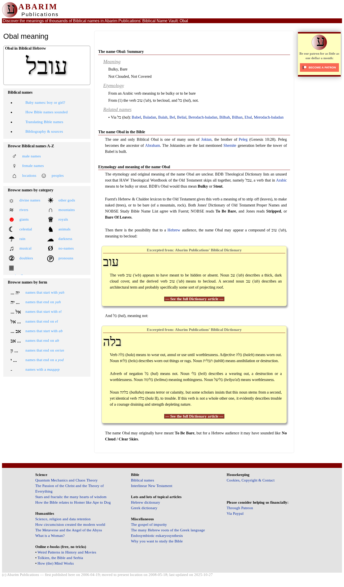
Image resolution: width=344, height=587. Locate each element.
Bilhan (237, 117)
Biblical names (142, 480)
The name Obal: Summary (121, 51)
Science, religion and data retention (63, 519)
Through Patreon (240, 508)
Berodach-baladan (202, 117)
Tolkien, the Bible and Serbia (60, 558)
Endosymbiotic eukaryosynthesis (157, 536)
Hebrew (173, 230)
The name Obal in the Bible (121, 132)
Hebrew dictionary (145, 502)
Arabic (281, 180)
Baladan (149, 117)
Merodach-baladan (269, 117)
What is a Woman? (50, 536)
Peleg (243, 139)
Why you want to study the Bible (157, 541)
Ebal (248, 117)
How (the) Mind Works (56, 563)
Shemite (229, 145)
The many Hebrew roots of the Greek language (168, 530)
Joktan (206, 139)
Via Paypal (235, 513)
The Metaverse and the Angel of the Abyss (68, 530)
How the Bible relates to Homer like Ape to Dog (73, 502)
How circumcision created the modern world (70, 525)
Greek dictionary (144, 508)
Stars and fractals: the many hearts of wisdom (71, 497)
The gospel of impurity (149, 525)
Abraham (152, 145)
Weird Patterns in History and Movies (67, 552)
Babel (136, 117)
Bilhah (224, 117)
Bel (172, 117)
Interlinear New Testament (151, 486)
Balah (162, 117)
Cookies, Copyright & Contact (250, 480)
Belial (181, 117)
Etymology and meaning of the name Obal (134, 167)
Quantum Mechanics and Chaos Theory (66, 480)
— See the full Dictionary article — (194, 299)
